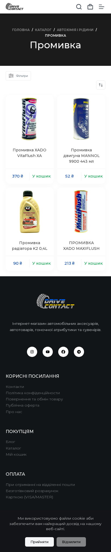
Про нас (14, 411)
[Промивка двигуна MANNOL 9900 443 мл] (81, 119)
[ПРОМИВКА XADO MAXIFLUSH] (81, 212)
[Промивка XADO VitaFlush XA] (30, 119)
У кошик (93, 176)
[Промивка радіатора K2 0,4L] (30, 212)
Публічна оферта (22, 405)
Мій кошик (16, 454)
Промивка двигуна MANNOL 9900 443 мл (81, 156)
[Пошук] (79, 6)
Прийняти (39, 542)
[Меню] (101, 6)
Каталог (13, 448)
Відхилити (71, 542)
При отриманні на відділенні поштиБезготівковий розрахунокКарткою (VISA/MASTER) (40, 490)
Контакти (15, 386)
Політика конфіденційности (33, 392)
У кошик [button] (41, 176)
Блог (10, 441)
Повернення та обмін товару (34, 399)
